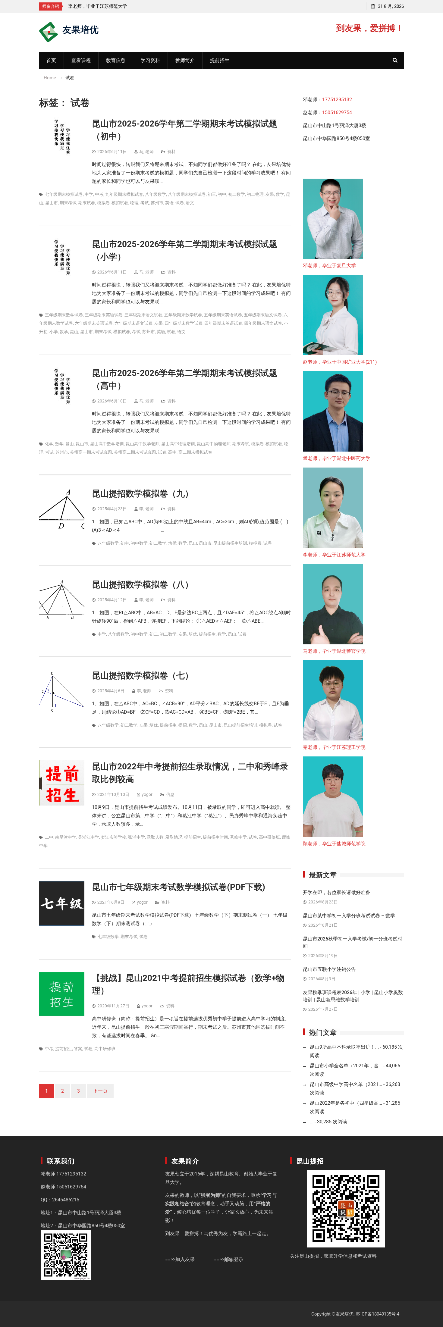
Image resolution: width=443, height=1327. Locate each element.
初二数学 (236, 194)
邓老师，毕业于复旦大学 (329, 265)
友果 (269, 194)
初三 (212, 194)
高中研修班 (269, 837)
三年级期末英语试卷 (104, 314)
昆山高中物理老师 (214, 443)
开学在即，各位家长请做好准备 (336, 892)
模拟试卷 (120, 202)
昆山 (74, 331)
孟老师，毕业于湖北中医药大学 (336, 458)
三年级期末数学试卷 (64, 314)
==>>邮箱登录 (228, 1259)
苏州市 (157, 202)
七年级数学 (108, 936)
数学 (280, 194)
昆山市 (51, 202)
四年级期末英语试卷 (223, 323)
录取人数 (155, 837)
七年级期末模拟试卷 (64, 194)
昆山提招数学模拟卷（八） (142, 585)
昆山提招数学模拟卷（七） (142, 676)
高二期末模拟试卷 (195, 452)
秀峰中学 (238, 837)
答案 (78, 1048)
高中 (172, 452)
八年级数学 (155, 194)
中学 (89, 194)
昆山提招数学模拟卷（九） (142, 494)
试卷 (179, 202)
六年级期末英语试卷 (94, 323)
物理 (134, 202)
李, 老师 (146, 508)
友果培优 (80, 29)
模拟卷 (103, 202)
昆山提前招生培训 (230, 543)
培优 (172, 543)
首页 (51, 60)
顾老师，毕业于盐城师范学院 (334, 844)
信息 (170, 794)
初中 (222, 194)
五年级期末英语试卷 (223, 314)
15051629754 (337, 112)
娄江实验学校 (113, 837)
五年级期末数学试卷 (183, 314)
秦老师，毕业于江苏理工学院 (334, 747)
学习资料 (150, 60)
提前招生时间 (215, 837)
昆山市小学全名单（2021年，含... (346, 1066)
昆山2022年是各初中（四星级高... (346, 1103)
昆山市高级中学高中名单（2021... (346, 1084)
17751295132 (337, 99)
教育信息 (115, 60)
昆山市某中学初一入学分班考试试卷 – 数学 (349, 916)
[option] (122, 6)
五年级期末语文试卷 (263, 314)
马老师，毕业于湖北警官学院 (334, 651)
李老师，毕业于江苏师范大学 (97, 6)
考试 (144, 202)
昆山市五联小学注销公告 (329, 969)
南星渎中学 (65, 837)
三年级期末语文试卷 (143, 314)
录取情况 (173, 837)
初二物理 (255, 194)
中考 (99, 194)
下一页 (100, 1091)
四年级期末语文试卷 (263, 323)
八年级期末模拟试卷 (187, 194)
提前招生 (219, 60)
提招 (182, 725)
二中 (49, 837)
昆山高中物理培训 (178, 443)
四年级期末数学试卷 (184, 323)
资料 (171, 151)
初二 (153, 634)
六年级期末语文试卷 (133, 323)
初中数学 (139, 543)
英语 (169, 202)
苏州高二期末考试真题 (135, 452)
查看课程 (81, 60)
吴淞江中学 (88, 837)
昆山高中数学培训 (107, 443)
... (311, 1122)
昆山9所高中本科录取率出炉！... (344, 1047)
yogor (147, 794)
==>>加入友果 (180, 1259)
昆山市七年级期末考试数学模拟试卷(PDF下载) (178, 887)
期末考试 (68, 202)
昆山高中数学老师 (142, 443)
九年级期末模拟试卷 (124, 194)
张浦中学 (136, 837)
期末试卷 (86, 202)
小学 (53, 331)
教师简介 (185, 60)
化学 (49, 443)
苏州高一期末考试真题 (91, 452)
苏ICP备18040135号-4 (377, 1314)
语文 (190, 202)
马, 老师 (146, 151)
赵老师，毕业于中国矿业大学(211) (340, 362)
